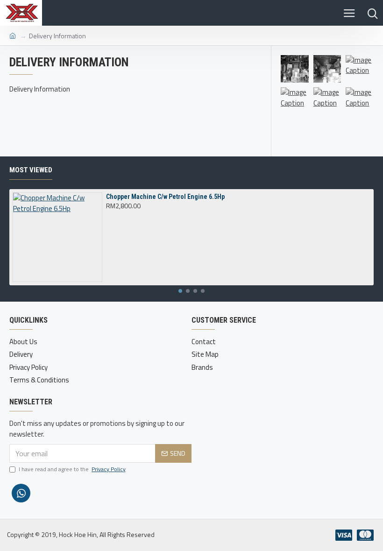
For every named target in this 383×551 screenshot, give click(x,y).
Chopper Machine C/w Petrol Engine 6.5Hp (165, 196)
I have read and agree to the (72, 469)
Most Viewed (30, 170)
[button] (180, 291)
